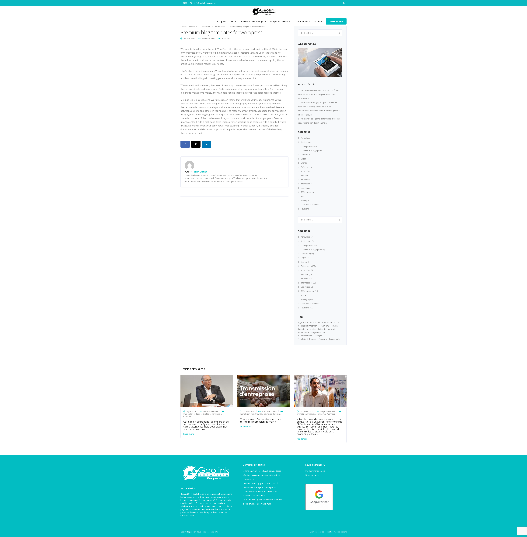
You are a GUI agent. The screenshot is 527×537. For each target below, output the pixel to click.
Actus (317, 21)
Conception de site (309, 146)
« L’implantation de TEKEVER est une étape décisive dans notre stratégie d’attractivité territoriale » (318, 94)
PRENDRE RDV (336, 21)
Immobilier (226, 38)
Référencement (307, 192)
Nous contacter (312, 475)
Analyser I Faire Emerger (252, 21)
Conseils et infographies (311, 150)
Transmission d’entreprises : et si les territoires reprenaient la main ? (260, 420)
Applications (306, 142)
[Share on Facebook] (185, 144)
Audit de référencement (337, 532)
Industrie (304, 175)
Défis (232, 21)
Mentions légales (317, 532)
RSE (302, 196)
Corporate (305, 154)
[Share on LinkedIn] (206, 144)
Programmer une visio (315, 471)
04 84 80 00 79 (186, 3)
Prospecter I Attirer (279, 21)
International (306, 183)
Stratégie (305, 200)
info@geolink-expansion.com (206, 3)
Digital (303, 158)
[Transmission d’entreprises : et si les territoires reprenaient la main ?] (263, 390)
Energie (304, 163)
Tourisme (305, 208)
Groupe (220, 21)
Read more (188, 434)
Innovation (305, 179)
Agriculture (305, 138)
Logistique (305, 188)
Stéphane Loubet (210, 411)
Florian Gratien (208, 38)
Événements (306, 167)
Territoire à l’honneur (310, 204)
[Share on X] (196, 144)
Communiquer (301, 21)
